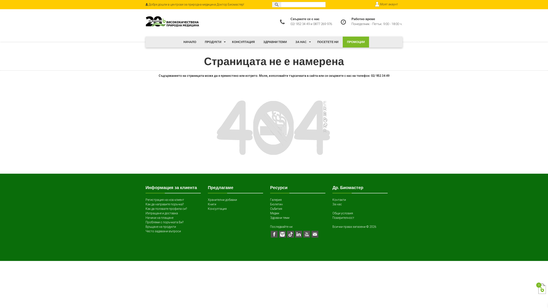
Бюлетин (276, 204)
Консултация (243, 42)
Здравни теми (275, 42)
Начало (189, 42)
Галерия (276, 199)
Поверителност (343, 217)
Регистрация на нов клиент (165, 199)
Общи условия (342, 213)
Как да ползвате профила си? (166, 208)
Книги (212, 204)
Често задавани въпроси (163, 231)
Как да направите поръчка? (165, 204)
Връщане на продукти (161, 226)
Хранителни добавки (222, 199)
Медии (274, 213)
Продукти (213, 42)
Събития (276, 208)
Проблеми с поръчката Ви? (165, 222)
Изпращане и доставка (162, 213)
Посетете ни (327, 42)
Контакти (339, 199)
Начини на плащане (159, 217)
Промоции (356, 42)
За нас (301, 42)
